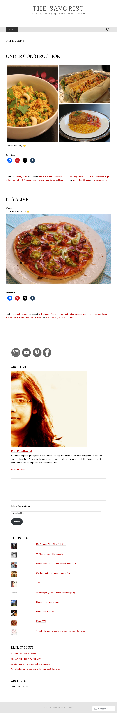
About (38, 583)
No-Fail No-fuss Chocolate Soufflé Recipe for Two (58, 563)
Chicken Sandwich (53, 176)
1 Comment (69, 317)
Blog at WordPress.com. (58, 708)
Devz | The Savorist (21, 450)
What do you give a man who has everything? (56, 592)
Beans (41, 176)
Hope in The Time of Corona (48, 602)
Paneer (41, 180)
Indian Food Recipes (101, 176)
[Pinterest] (37, 352)
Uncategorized (21, 176)
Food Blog (72, 176)
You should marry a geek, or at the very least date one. (60, 631)
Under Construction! (45, 611)
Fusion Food (62, 314)
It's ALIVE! (41, 621)
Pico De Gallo (51, 180)
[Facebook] (47, 352)
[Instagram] (15, 352)
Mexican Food (30, 180)
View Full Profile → (19, 470)
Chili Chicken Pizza (47, 314)
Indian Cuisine (85, 176)
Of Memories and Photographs (49, 554)
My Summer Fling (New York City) (51, 544)
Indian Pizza (36, 317)
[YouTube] (27, 352)
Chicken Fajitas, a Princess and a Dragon (54, 573)
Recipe (61, 180)
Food (65, 176)
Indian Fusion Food (14, 180)
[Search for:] (108, 29)
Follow (17, 521)
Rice (68, 180)
